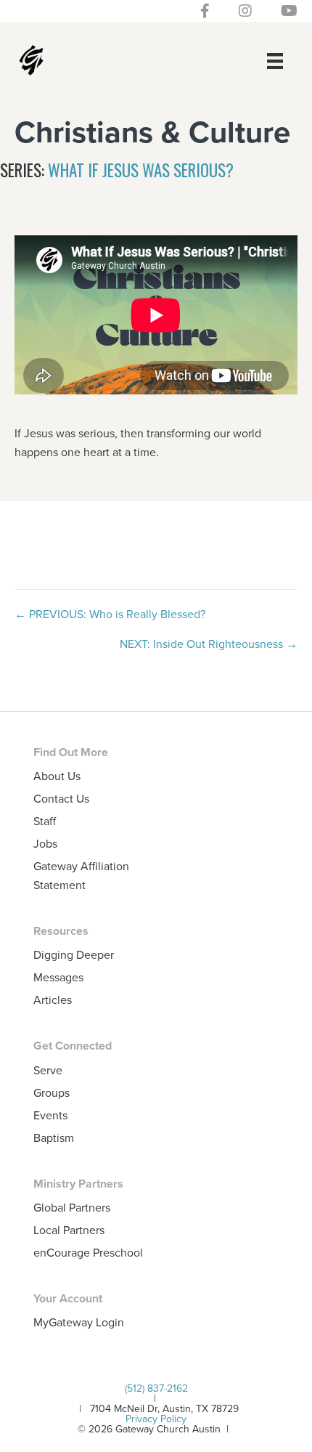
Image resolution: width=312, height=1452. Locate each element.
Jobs (45, 843)
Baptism (53, 1137)
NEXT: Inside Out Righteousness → (208, 644)
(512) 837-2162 (156, 1388)
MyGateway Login (78, 1322)
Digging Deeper (73, 954)
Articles (52, 999)
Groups (51, 1092)
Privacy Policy (156, 1419)
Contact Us (61, 798)
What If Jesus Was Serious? (141, 170)
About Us (57, 776)
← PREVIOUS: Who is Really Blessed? (110, 614)
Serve (47, 1070)
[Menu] (275, 60)
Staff (44, 821)
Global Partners (71, 1207)
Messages (58, 977)
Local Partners (68, 1230)
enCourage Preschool (88, 1252)
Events (50, 1115)
